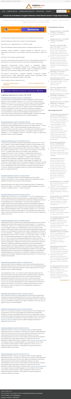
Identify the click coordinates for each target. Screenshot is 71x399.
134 (15, 167)
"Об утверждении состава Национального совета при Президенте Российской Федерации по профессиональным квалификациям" (59, 200)
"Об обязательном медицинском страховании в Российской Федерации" (59, 72)
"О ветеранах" (59, 40)
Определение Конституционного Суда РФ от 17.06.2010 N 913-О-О (17, 262)
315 (6, 319)
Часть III (41, 20)
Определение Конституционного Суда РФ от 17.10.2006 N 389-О (16, 97)
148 (4, 319)
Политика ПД (16, 397)
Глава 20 (54, 20)
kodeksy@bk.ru (17, 395)
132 (19, 106)
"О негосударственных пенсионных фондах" (59, 33)
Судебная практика (12, 11)
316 (8, 319)
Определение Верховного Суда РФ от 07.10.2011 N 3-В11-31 (15, 354)
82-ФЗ (23, 186)
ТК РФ (3, 11)
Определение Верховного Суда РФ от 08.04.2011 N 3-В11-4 (15, 328)
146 (2, 319)
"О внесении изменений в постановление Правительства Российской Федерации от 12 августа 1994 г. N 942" (59, 211)
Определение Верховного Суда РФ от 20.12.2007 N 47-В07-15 (15, 194)
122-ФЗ (30, 44)
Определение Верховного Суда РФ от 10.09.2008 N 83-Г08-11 (15, 220)
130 (17, 106)
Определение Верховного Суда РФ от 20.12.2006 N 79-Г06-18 (15, 122)
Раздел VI (47, 20)
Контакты (67, 1)
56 (13, 106)
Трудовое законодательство (26, 11)
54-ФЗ (26, 331)
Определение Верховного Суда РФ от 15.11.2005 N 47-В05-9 (15, 175)
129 (15, 106)
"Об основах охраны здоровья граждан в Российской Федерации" (59, 96)
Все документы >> (65, 280)
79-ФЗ (35, 132)
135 (44, 300)
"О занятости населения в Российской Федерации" (59, 89)
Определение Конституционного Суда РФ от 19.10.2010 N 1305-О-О (17, 293)
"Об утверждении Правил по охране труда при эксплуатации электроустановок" (59, 81)
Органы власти (40, 11)
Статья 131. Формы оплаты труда (36, 83)
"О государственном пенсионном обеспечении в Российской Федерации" (59, 104)
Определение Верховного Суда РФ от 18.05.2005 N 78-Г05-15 (15, 141)
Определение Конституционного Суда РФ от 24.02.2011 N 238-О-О (17, 309)
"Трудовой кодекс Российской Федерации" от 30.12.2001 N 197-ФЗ (20, 20)
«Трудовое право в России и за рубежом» (33, 393)
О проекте (48, 11)
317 (11, 319)
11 (11, 106)
